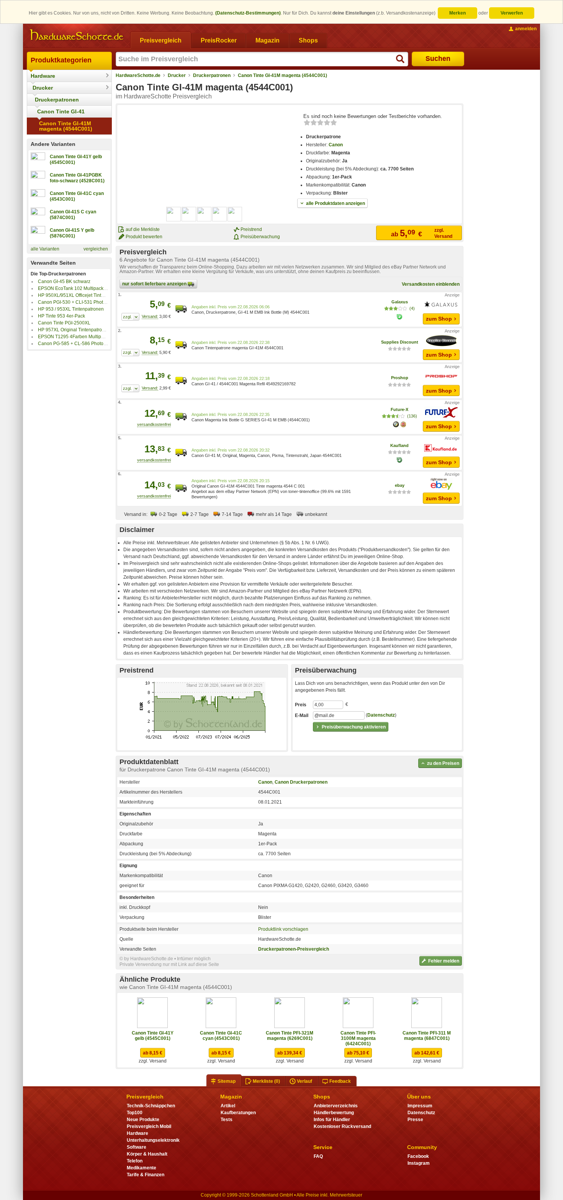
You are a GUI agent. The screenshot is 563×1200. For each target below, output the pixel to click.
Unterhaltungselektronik (153, 1140)
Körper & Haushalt (147, 1154)
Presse (415, 1119)
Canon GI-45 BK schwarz (64, 281)
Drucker (43, 88)
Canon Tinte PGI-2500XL (64, 323)
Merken (457, 13)
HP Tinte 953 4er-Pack (61, 316)
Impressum (420, 1105)
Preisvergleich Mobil (149, 1126)
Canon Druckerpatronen (301, 782)
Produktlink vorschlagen (283, 929)
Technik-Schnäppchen (151, 1105)
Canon (336, 144)
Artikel (228, 1105)
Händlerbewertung (334, 1112)
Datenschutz (381, 715)
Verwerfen (512, 13)
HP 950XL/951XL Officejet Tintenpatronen (81, 295)
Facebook (418, 1156)
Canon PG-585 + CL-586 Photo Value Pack (83, 343)
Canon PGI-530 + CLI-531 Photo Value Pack (84, 302)
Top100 (134, 1112)
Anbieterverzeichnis (336, 1105)
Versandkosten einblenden (431, 284)
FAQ (318, 1156)
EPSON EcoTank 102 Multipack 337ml (78, 288)
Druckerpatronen (57, 100)
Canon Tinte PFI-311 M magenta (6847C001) (427, 1035)
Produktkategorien (61, 60)
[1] (130, 317)
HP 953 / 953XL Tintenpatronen (71, 309)
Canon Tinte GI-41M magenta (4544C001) (65, 126)
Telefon (134, 1161)
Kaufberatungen (238, 1112)
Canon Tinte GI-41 (61, 111)
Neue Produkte (143, 1119)
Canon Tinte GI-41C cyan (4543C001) (221, 1035)
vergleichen (95, 249)
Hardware (43, 76)
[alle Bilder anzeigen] (204, 214)
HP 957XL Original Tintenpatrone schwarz (82, 329)
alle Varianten (45, 249)
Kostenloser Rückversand (342, 1126)
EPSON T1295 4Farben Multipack (73, 336)
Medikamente (141, 1168)
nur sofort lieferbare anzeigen (155, 283)
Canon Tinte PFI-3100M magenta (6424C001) (358, 1038)
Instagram (419, 1163)
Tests (226, 1119)
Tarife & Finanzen (145, 1174)
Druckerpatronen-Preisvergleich (293, 949)
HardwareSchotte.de (138, 75)
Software (136, 1147)
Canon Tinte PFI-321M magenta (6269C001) (289, 1035)
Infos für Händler (332, 1119)
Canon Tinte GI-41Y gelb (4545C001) (152, 1035)
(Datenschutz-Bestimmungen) (248, 13)
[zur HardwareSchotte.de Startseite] (76, 35)
